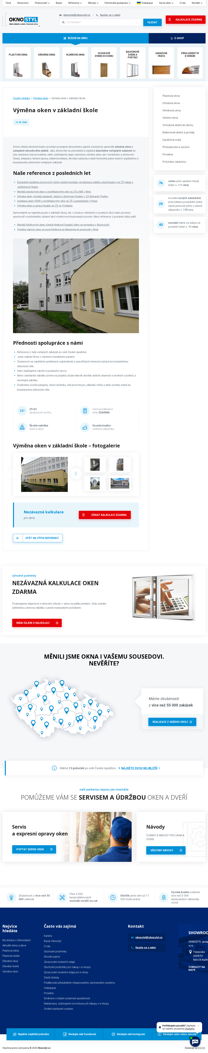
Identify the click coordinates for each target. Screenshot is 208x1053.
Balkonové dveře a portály (178, 132)
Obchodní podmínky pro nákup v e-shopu (67, 967)
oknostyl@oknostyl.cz (148, 937)
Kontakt (196, 3)
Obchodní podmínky (55, 951)
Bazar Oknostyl (52, 941)
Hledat (152, 22)
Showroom (23, 3)
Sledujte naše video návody (179, 1034)
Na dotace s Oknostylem (16, 940)
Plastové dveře (11, 955)
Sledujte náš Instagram (131, 1034)
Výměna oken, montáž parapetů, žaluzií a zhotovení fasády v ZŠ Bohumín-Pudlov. (63, 196)
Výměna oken (40, 98)
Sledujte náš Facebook (82, 1034)
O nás (183, 3)
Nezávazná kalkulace (44, 512)
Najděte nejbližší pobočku (33, 1034)
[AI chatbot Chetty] (195, 1041)
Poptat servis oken (30, 849)
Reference (73, 3)
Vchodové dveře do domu (177, 125)
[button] (76, 473)
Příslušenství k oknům (175, 147)
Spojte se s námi (145, 947)
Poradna (167, 154)
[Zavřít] (198, 1026)
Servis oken (165, 3)
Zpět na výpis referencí (41, 538)
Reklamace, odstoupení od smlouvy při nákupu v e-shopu (76, 1003)
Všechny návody (161, 850)
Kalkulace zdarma (189, 19)
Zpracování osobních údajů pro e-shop (66, 972)
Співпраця (147, 3)
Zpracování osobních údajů (59, 961)
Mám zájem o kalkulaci (32, 622)
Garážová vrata (171, 139)
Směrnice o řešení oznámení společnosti (67, 998)
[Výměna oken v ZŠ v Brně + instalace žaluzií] (95, 464)
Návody (92, 3)
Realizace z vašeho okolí (170, 721)
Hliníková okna (171, 110)
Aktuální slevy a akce (14, 945)
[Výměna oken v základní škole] (44, 474)
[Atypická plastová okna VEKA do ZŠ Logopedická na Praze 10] (120, 464)
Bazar (59, 3)
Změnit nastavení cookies (58, 1008)
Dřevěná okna (171, 103)
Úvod (8, 3)
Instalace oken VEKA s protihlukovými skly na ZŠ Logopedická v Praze (57, 201)
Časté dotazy (51, 977)
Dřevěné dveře (10, 966)
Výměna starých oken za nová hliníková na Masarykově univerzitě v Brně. (58, 229)
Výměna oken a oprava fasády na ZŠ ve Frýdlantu (44, 205)
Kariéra (48, 935)
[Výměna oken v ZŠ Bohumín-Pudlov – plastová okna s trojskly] (120, 483)
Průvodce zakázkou (174, 161)
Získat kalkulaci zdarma (109, 514)
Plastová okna (171, 96)
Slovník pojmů (52, 956)
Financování (41, 3)
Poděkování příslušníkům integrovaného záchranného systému (79, 982)
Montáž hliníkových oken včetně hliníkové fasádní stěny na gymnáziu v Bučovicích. (63, 224)
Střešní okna (170, 118)
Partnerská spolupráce (116, 3)
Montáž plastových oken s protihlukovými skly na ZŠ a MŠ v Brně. (54, 191)
